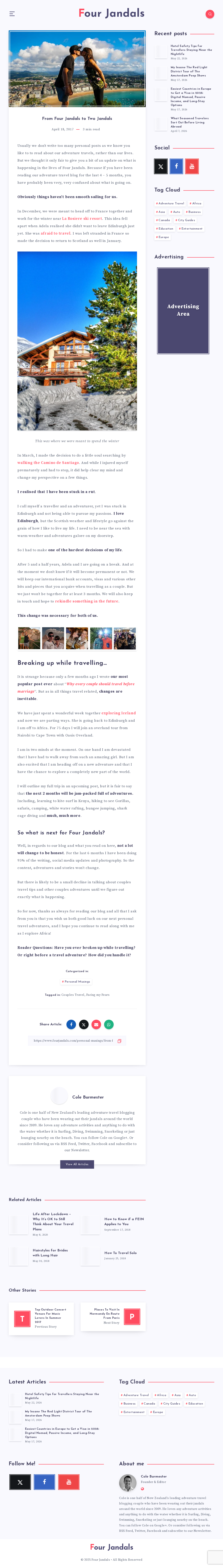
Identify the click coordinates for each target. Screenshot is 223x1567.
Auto (176, 212)
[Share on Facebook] (71, 1024)
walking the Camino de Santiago (48, 462)
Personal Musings (77, 981)
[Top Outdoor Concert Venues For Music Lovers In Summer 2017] (41, 1318)
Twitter (84, 1144)
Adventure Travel (171, 203)
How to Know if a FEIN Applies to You (124, 1222)
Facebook (99, 1144)
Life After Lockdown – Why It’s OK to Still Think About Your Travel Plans (53, 1222)
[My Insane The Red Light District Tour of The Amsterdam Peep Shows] (160, 73)
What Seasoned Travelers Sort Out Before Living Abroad (190, 122)
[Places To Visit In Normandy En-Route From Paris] (113, 1316)
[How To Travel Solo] (90, 1256)
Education (166, 228)
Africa (196, 203)
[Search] (210, 14)
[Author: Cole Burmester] (59, 1095)
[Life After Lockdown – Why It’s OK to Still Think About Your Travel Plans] (18, 1224)
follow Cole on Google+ (107, 1138)
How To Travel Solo (120, 1253)
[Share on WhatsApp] (109, 1024)
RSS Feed (68, 1144)
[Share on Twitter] (84, 1024)
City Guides (186, 220)
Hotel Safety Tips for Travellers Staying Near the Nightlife (191, 50)
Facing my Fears (98, 995)
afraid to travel (56, 233)
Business (194, 212)
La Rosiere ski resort (82, 218)
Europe (164, 237)
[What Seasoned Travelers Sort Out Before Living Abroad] (160, 124)
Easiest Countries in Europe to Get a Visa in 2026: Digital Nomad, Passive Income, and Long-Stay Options (191, 97)
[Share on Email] (96, 1024)
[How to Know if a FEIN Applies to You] (90, 1224)
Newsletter (80, 1150)
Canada (164, 220)
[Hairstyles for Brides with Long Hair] (18, 1256)
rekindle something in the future (86, 601)
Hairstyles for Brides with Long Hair (50, 1253)
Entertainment (192, 228)
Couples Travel (72, 995)
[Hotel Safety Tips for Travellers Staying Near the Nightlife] (160, 51)
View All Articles (77, 1164)
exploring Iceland (118, 713)
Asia (162, 212)
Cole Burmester (88, 1097)
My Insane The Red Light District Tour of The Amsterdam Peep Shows (189, 71)
